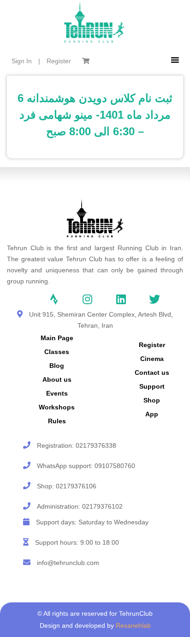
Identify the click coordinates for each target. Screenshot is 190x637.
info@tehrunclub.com (68, 562)
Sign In (22, 61)
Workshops (57, 407)
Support (152, 386)
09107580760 (115, 465)
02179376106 (76, 486)
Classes (56, 351)
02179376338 (96, 445)
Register (59, 61)
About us (56, 379)
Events (57, 393)
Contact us (152, 372)
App (151, 414)
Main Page (57, 338)
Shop (151, 400)
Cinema (152, 358)
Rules (57, 421)
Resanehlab (133, 625)
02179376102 (102, 506)
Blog (56, 365)
